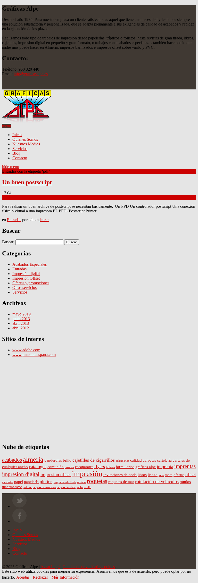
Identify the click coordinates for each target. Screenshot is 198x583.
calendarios (122, 460)
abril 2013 (20, 323)
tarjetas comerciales (44, 487)
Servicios (19, 148)
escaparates (84, 466)
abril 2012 (20, 328)
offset (190, 474)
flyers (99, 466)
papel (18, 481)
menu (6, 126)
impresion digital (20, 474)
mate (168, 474)
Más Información (65, 577)
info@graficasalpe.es (31, 74)
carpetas (149, 460)
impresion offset (55, 474)
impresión (87, 473)
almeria (33, 459)
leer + (44, 220)
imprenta (165, 466)
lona (161, 475)
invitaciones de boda (120, 474)
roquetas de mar (121, 481)
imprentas (185, 466)
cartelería (164, 460)
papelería (31, 481)
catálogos (37, 466)
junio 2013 (21, 319)
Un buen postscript (27, 182)
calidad (136, 460)
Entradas (14, 220)
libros (142, 474)
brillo (67, 460)
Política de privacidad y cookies (89, 566)
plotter (46, 481)
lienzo (153, 474)
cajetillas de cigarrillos (93, 460)
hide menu (10, 166)
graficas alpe (145, 466)
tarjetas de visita (66, 487)
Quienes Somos (25, 139)
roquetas (97, 481)
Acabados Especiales (29, 264)
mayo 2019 (21, 314)
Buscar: (8, 242)
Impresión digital (26, 273)
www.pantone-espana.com (34, 354)
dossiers (69, 467)
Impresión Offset (26, 278)
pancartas (7, 482)
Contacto (19, 158)
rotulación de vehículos (157, 481)
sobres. (27, 487)
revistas (81, 482)
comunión (55, 466)
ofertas (179, 474)
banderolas (53, 460)
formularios (125, 466)
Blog (16, 153)
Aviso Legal (50, 566)
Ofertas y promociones (30, 283)
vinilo (87, 487)
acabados (12, 460)
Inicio (17, 134)
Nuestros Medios (26, 144)
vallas (80, 487)
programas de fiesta (64, 482)
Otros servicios (24, 287)
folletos (110, 467)
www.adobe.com (26, 350)
